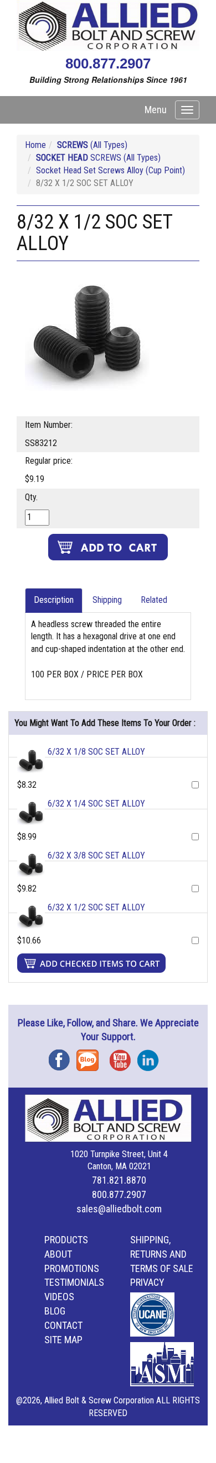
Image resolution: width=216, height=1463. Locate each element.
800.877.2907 (108, 63)
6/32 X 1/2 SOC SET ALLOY (96, 907)
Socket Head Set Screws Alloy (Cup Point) (110, 170)
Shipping (107, 600)
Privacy (147, 1282)
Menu (156, 109)
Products (66, 1239)
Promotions (71, 1268)
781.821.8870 (119, 1180)
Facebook (63, 1056)
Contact (63, 1325)
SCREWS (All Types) (98, 157)
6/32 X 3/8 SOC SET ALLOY (96, 855)
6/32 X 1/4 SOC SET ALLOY (96, 803)
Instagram (151, 1056)
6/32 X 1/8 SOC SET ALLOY (96, 751)
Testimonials (74, 1282)
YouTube (123, 1056)
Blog (90, 1056)
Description (54, 600)
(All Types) (92, 145)
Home (35, 145)
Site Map (63, 1339)
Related (154, 600)
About (58, 1254)
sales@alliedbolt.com (119, 1209)
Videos (59, 1296)
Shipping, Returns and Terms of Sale (161, 1254)
